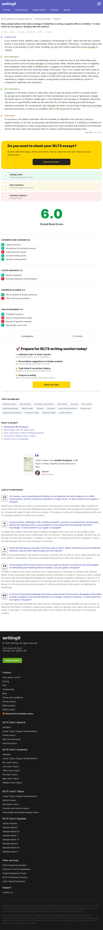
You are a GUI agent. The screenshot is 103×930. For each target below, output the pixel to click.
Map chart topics (11, 778)
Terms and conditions (13, 697)
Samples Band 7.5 (11, 839)
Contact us (8, 892)
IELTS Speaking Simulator (15, 865)
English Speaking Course (14, 873)
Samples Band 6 (10, 827)
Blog (5, 693)
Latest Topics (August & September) (20, 731)
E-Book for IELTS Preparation (16, 869)
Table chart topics (11, 770)
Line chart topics (11, 766)
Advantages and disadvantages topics (21, 812)
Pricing (7, 10)
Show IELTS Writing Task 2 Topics (20, 436)
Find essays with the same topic (19, 430)
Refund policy (9, 705)
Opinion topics (9, 800)
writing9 (9, 4)
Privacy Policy (9, 701)
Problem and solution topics (16, 808)
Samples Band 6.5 (11, 831)
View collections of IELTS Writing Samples (24, 433)
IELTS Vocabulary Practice (15, 877)
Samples (54, 10)
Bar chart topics (10, 762)
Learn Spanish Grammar (14, 881)
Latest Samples (10, 823)
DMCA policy (9, 709)
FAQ (4, 685)
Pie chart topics (10, 774)
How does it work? (11, 677)
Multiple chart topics (12, 782)
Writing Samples (43, 18)
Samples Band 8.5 (11, 847)
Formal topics (9, 735)
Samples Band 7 (10, 835)
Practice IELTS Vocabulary (16, 439)
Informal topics (10, 743)
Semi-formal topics (12, 739)
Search (67, 10)
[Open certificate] (28, 464)
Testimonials (8, 689)
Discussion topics (11, 804)
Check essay (21, 10)
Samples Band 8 (10, 843)
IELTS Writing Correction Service (16, 18)
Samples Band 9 (10, 851)
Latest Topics (39, 10)
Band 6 (57, 18)
